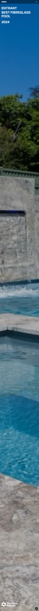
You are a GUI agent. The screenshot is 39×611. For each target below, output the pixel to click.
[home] (4, 2)
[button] (36, 2)
